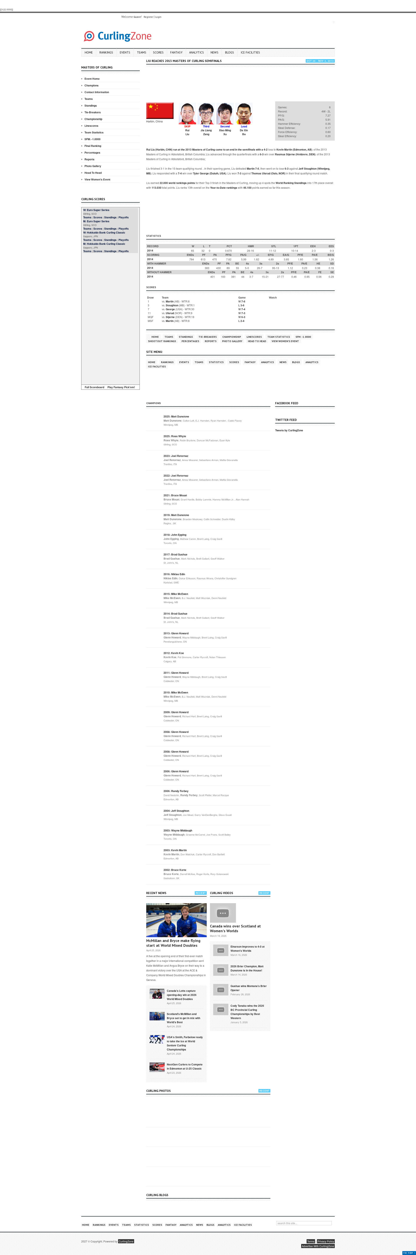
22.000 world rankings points (177, 183)
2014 (150, 250)
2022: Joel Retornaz (176, 475)
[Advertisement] (110, 318)
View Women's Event (97, 179)
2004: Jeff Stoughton (176, 811)
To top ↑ (409, 1253)
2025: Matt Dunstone (176, 416)
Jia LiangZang (206, 132)
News (214, 52)
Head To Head (93, 173)
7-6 (257, 168)
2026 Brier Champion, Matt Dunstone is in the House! (247, 968)
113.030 (156, 188)
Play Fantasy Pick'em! (121, 387)
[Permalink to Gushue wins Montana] (220, 989)
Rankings (106, 52)
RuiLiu (187, 132)
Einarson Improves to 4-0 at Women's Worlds (248, 949)
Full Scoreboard (94, 387)
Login (158, 16)
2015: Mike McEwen (176, 594)
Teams (141, 52)
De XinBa (244, 132)
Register (148, 16)
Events (125, 52)
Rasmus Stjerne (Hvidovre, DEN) (295, 154)
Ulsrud (170, 313)
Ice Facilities (250, 52)
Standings (90, 105)
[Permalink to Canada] (157, 993)
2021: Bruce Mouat (175, 495)
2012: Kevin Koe (174, 653)
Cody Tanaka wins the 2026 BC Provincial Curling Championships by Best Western (247, 1012)
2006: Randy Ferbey (176, 791)
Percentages (92, 152)
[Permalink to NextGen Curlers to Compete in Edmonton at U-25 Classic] (157, 1066)
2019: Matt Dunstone (176, 515)
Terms (310, 1241)
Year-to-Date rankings (223, 188)
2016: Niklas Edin (174, 574)
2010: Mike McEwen (176, 692)
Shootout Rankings (162, 341)
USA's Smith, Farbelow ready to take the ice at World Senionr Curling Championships (185, 1043)
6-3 (262, 154)
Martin (251, 168)
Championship (93, 119)
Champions (91, 85)
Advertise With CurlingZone (318, 1246)
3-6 (242, 305)
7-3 (239, 173)
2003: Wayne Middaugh (178, 830)
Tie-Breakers (92, 112)
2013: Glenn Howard (176, 633)
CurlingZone (126, 1241)
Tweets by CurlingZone (289, 430)
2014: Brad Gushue (175, 613)
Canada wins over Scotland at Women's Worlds (235, 928)
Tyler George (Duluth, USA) (209, 173)
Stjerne (170, 317)
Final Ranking (92, 146)
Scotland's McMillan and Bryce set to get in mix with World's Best (183, 1018)
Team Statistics (94, 132)
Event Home (92, 79)
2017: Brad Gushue (175, 554)
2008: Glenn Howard (176, 732)
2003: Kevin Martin (175, 850)
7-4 (180, 173)
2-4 (242, 321)
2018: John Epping (175, 535)
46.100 (247, 188)
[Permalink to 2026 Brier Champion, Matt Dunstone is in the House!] (220, 969)
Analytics (196, 52)
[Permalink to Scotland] (157, 1015)
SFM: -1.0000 (92, 139)
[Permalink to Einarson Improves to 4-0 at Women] (220, 949)
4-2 (266, 149)
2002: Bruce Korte (175, 870)
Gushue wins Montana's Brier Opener (249, 988)
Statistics (216, 362)
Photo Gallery (92, 166)
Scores (158, 52)
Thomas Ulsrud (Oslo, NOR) (268, 173)
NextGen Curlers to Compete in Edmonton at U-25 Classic (185, 1066)
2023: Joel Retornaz (176, 456)
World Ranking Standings (291, 183)
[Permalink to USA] (157, 1039)
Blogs (229, 52)
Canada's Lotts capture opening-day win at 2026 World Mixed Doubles (182, 995)
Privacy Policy (326, 1241)
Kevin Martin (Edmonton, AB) (294, 149)
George (170, 309)
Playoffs (124, 217)
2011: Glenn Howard (176, 673)
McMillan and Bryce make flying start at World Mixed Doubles (173, 943)
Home (89, 52)
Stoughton (172, 305)
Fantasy (176, 52)
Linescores (91, 126)
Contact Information (96, 92)
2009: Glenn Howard (176, 712)
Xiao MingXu (225, 132)
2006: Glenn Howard (176, 771)
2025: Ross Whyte (175, 436)
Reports (89, 159)
